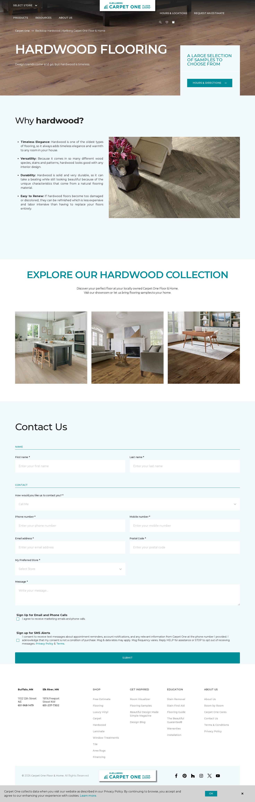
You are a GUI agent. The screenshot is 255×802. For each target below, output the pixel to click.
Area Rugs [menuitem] (99, 750)
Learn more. (88, 795)
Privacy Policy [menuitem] (213, 731)
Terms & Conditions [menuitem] (216, 724)
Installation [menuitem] (174, 735)
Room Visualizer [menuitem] (140, 699)
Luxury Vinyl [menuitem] (100, 712)
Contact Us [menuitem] (211, 718)
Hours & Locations (173, 13)
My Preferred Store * (27, 560)
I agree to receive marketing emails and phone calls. (53, 618)
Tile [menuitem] (95, 744)
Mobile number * (140, 517)
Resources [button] (43, 17)
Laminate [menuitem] (99, 731)
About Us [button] (65, 17)
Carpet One (22, 30)
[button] (160, 22)
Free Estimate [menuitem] (101, 699)
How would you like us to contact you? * (39, 495)
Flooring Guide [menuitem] (176, 712)
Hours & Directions (207, 82)
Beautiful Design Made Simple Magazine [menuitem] (144, 713)
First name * (22, 457)
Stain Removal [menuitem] (176, 699)
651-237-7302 (51, 705)
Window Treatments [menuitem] (106, 737)
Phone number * (25, 517)
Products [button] (20, 17)
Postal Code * (138, 538)
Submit (127, 657)
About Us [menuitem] (210, 699)
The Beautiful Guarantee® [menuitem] (175, 720)
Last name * (137, 457)
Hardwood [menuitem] (99, 724)
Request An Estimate (209, 13)
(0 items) (173, 22)
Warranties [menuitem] (174, 728)
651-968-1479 (26, 705)
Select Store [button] (22, 5)
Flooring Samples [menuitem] (141, 705)
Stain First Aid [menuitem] (176, 705)
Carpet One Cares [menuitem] (215, 712)
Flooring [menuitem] (98, 705)
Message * (21, 581)
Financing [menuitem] (99, 757)
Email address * (24, 538)
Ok (211, 793)
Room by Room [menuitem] (214, 705)
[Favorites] (167, 22)
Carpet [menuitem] (97, 718)
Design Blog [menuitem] (137, 722)
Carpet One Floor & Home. (47, 775)
